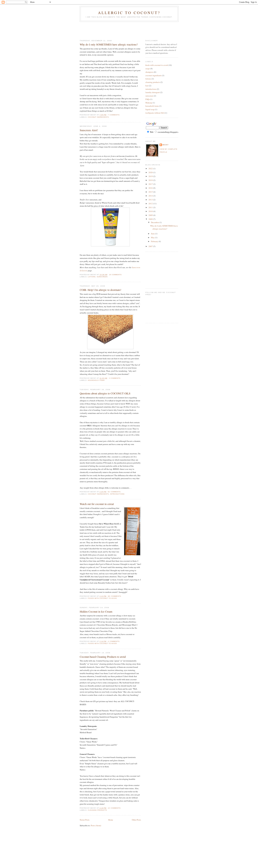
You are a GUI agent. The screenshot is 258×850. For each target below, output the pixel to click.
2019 (151, 176)
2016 (151, 188)
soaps (147, 68)
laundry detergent (152, 92)
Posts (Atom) (96, 825)
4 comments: (114, 641)
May (153, 237)
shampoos (149, 72)
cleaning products (97, 810)
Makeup (148, 102)
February (155, 241)
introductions (117, 494)
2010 (151, 211)
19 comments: (116, 274)
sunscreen (102, 277)
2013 (151, 199)
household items (96, 380)
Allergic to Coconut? (129, 12)
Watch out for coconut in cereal (97, 504)
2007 (151, 246)
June (153, 233)
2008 (151, 219)
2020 (151, 172)
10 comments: (115, 808)
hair (147, 85)
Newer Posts (84, 819)
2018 (151, 180)
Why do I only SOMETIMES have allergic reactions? (109, 44)
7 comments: (114, 115)
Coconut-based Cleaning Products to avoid (103, 656)
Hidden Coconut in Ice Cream (96, 611)
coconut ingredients (98, 117)
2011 (151, 207)
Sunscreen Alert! (89, 130)
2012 (151, 203)
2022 (151, 168)
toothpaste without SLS (154, 112)
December (155, 222)
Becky (166, 145)
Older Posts (136, 819)
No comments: (115, 596)
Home (110, 819)
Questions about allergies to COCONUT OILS (105, 393)
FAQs (147, 99)
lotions (92, 277)
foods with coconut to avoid (102, 598)
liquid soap (150, 109)
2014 (151, 195)
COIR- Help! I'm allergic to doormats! (100, 290)
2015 (151, 191)
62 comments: (115, 492)
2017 (151, 184)
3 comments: (115, 378)
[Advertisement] (134, 30)
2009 (151, 215)
